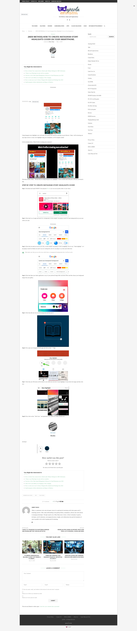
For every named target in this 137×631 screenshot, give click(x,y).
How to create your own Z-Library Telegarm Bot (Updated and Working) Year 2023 (44, 80)
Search (89, 34)
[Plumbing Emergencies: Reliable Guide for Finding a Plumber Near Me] (32, 546)
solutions (41, 495)
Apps (68, 26)
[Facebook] (67, 19)
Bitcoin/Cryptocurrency (96, 26)
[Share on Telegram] (60, 501)
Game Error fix (91, 71)
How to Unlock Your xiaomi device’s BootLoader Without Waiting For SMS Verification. (45, 71)
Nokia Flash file (91, 92)
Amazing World (91, 43)
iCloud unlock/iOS (76, 26)
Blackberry (90, 54)
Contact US (90, 143)
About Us (90, 150)
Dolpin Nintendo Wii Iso (93, 61)
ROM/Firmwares (91, 116)
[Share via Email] (62, 501)
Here (48, 188)
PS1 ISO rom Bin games (93, 99)
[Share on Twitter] (57, 501)
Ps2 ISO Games (91, 102)
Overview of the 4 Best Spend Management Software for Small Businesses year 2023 (44, 75)
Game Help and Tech (92, 153)
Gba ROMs (90, 81)
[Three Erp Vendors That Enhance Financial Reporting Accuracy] (53, 546)
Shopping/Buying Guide (93, 119)
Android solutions (27, 495)
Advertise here (35, 101)
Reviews (50, 26)
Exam (85, 26)
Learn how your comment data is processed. (49, 606)
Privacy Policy (91, 140)
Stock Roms (90, 126)
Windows (90, 133)
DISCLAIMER (91, 146)
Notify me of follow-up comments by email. (32, 593)
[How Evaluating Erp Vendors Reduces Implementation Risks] (74, 546)
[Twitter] (69, 19)
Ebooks (89, 64)
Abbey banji (51, 41)
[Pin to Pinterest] (59, 501)
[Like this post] (54, 501)
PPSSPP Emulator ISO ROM (94, 95)
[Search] (104, 26)
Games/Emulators (59, 26)
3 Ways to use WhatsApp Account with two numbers (37, 73)
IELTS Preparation (92, 88)
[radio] (46, 464)
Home (23, 31)
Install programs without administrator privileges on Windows (39, 82)
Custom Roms (91, 57)
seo (36, 495)
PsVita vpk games (92, 109)
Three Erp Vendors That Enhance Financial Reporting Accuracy (53, 557)
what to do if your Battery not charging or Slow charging (38, 77)
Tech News (35, 26)
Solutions (42, 26)
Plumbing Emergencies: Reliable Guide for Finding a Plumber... (32, 557)
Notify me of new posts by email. (29, 597)
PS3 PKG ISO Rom (92, 106)
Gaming (89, 78)
